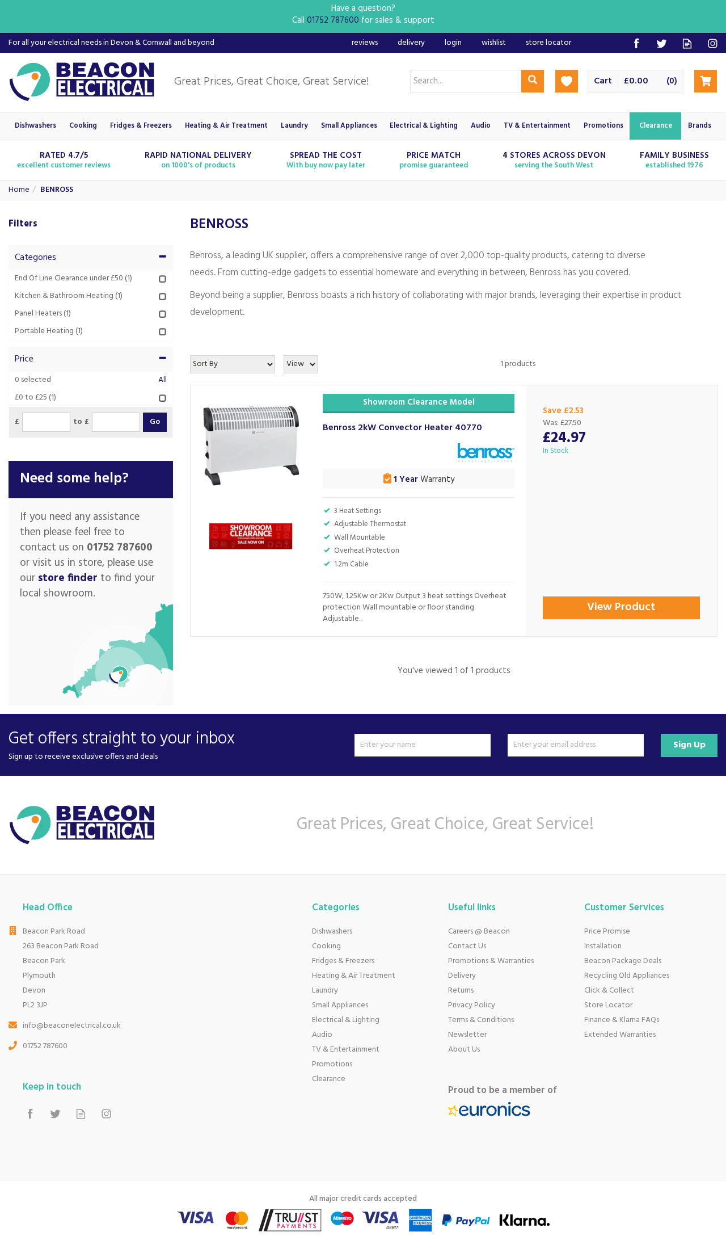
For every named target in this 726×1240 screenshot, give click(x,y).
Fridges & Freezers (343, 961)
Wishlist (494, 42)
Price (24, 359)
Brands (699, 126)
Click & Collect (609, 990)
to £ (81, 422)
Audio (322, 1034)
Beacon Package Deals (622, 961)
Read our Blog (687, 43)
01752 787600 (45, 1046)
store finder (68, 578)
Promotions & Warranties (491, 961)
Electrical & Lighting (345, 1020)
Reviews (365, 42)
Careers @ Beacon (479, 931)
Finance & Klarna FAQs (621, 1020)
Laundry (325, 990)
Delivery (462, 975)
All (162, 380)
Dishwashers (332, 931)
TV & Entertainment (345, 1049)
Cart (603, 81)
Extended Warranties (620, 1034)
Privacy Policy (471, 1005)
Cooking (326, 946)
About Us (464, 1049)
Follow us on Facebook (636, 43)
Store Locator (608, 1005)
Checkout (705, 81)
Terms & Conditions (481, 1020)
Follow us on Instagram (712, 43)
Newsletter (467, 1034)
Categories (35, 257)
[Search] (532, 81)
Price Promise (607, 931)
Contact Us (467, 946)
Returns (461, 990)
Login (453, 42)
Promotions (332, 1064)
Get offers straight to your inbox (122, 745)
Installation (603, 946)
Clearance (328, 1079)
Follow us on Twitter (661, 43)
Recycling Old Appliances (626, 975)
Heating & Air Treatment (353, 975)
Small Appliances (340, 1005)
